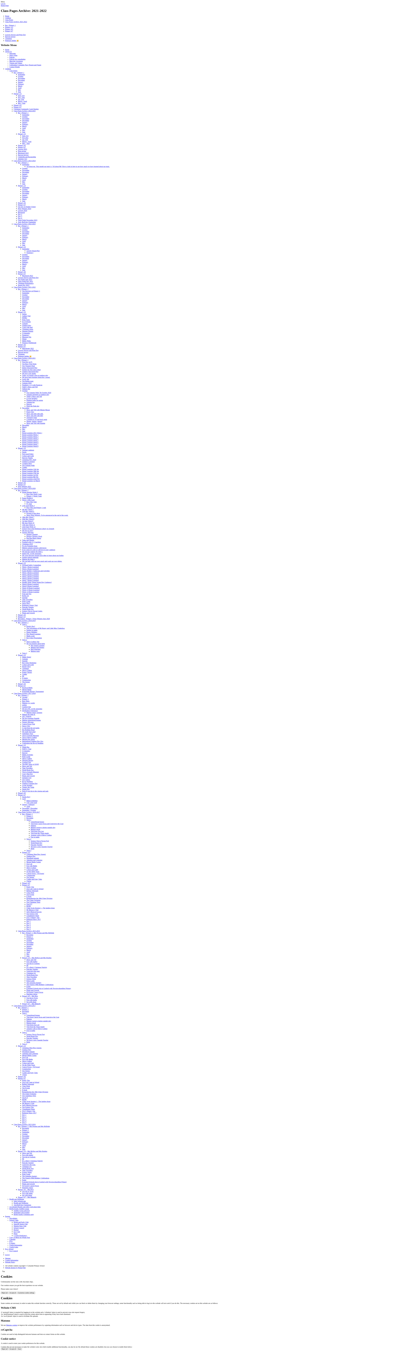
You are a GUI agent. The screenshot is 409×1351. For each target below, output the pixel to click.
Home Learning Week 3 (30, 437)
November (21, 78)
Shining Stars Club (20, 1226)
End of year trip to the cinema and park (35, 791)
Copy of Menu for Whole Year (19, 1237)
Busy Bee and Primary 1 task (36, 508)
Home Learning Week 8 (30, 446)
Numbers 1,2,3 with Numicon (32, 385)
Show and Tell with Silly (34, 416)
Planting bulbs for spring (34, 400)
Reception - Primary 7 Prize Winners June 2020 (34, 619)
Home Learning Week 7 (30, 444)
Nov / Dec (21, 97)
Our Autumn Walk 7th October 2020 (38, 393)
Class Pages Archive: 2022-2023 (25, 224)
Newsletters (13, 1218)
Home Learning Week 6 (30, 442)
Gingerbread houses (37, 822)
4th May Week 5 (27, 509)
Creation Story (27, 463)
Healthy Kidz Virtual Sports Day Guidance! (37, 582)
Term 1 (24, 624)
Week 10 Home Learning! (31, 588)
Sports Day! (26, 797)
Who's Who (13, 55)
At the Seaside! (27, 785)
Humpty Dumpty (32, 534)
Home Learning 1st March (31, 481)
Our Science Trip (32, 914)
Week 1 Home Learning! (30, 567)
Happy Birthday (31, 632)
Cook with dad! (27, 327)
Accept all (13, 1293)
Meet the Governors (16, 61)
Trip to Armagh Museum (30, 772)
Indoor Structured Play (29, 368)
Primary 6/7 (9, 31)
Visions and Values (15, 63)
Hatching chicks (31, 994)
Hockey (16, 1230)
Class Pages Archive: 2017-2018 (25, 693)
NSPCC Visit (26, 749)
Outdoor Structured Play (30, 371)
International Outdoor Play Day (32, 741)
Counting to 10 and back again (36, 419)
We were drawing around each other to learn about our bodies (43, 555)
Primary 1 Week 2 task (34, 496)
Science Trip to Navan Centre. (32, 611)
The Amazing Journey (33, 983)
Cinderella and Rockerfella (27, 157)
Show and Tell (27, 766)
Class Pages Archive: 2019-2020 (25, 488)
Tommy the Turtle (28, 787)
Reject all (4, 1293)
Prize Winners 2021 (24, 486)
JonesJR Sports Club (21, 1224)
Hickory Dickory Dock (34, 536)
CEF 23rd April (31, 803)
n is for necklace (31, 398)
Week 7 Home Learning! (30, 580)
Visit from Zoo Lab (37, 831)
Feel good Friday (28, 454)
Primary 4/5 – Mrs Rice (30, 996)
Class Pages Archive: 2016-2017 (29, 812)
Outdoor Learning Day (30, 783)
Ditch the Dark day (32, 406)
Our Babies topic (28, 381)
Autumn (25, 323)
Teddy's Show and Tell (30, 387)
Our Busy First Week (29, 364)
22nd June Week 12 (28, 527)
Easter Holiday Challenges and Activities (36, 571)
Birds (32, 849)
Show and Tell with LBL (34, 414)
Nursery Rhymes (28, 532)
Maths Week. (26, 341)
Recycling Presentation (34, 638)
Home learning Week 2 (30, 492)
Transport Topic (31, 417)
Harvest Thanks (27, 458)
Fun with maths (31, 1000)
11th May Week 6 (28, 511)
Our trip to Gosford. (33, 963)
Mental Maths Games (33, 862)
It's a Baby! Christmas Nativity (36, 967)
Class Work (30, 893)
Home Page (5, 5)
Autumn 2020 (27, 383)
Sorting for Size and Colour (31, 370)
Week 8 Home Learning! (30, 584)
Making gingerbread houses (31, 720)
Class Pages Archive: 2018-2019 (25, 621)
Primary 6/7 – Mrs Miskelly (31, 1004)
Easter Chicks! (27, 672)
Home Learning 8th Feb (30, 477)
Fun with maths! (31, 962)
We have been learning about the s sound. (36, 377)
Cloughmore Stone (32, 916)
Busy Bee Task (31, 502)
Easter (28, 986)
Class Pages (9, 20)
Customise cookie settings (26, 1293)
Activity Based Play (33, 251)
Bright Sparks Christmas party (24, 1214)
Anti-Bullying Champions (22, 1205)
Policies (12, 57)
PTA (11, 1241)
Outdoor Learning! (28, 462)
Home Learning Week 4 (30, 439)
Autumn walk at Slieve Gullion (41, 835)
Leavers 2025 (22, 149)
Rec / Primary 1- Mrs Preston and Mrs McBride (38, 933)
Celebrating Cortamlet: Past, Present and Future (25, 65)
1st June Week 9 (27, 521)
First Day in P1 (27, 362)
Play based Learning (37, 645)
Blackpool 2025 (23, 153)
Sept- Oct (25, 136)
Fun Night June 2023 (25, 279)
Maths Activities (27, 755)
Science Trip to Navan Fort (40, 841)
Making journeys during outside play (43, 827)
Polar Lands (26, 601)
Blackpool (21, 212)
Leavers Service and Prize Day (15, 35)
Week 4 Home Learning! (30, 575)
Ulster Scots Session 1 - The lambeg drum (40, 908)
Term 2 (24, 640)
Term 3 (24, 653)
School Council (19, 1228)
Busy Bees (25, 701)
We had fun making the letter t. (32, 552)
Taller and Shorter (28, 540)
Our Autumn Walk (28, 465)
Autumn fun (30, 402)
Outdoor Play (26, 325)
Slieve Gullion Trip (32, 642)
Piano (15, 1234)
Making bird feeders (37, 647)
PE (23, 676)
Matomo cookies (11, 1325)
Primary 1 (25, 699)
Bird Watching (35, 649)
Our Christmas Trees (33, 902)
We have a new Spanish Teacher (42, 847)
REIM (28, 906)
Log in (3, 4)
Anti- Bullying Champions (27, 222)
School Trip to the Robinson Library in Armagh (38, 529)
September (21, 74)
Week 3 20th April (28, 500)
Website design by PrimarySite (15, 1268)
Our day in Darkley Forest (27, 207)
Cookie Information (11, 1260)
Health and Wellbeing (16, 1199)
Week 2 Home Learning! (30, 569)
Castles (24, 467)
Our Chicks (26, 780)
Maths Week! (26, 657)
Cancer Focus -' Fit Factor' (35, 873)
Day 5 (28, 929)
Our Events (30, 894)
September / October (29, 810)
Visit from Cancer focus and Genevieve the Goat (47, 824)
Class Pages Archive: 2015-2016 (29, 931)
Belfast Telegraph (32, 891)
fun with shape (31, 1002)
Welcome (12, 53)
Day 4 (20, 218)
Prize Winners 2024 (24, 209)
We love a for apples (29, 373)
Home (7, 16)
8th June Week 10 (28, 523)
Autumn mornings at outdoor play (37, 394)
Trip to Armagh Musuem (30, 735)
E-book (28, 896)
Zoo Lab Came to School (34, 889)
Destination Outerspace (30, 711)
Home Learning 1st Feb (30, 475)
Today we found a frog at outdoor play (35, 375)
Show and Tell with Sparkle (35, 423)
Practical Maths (27, 688)
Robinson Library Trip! (30, 605)
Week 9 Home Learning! (30, 586)
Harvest (29, 404)
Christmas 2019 (27, 544)
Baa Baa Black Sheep (33, 538)
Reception (29, 818)
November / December (29, 808)
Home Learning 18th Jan (30, 471)
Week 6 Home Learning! (30, 578)
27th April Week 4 (28, 506)
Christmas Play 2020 (29, 460)
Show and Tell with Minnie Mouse (38, 410)
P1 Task (29, 504)
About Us (8, 51)
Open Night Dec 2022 (25, 281)
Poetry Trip (30, 887)
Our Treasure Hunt (28, 366)
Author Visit (26, 316)
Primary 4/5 (9, 29)
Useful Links (13, 1247)
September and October (22, 1212)
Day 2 (20, 214)
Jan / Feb (21, 99)
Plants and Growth (28, 613)
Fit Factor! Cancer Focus (34, 992)
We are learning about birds (35, 644)
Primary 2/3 (9, 27)
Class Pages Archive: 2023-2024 (25, 161)
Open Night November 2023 (27, 220)
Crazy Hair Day (27, 774)
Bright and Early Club (21, 1222)
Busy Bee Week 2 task (34, 494)
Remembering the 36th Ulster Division (39, 898)
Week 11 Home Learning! (31, 590)
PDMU (24, 318)
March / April (22, 101)
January (20, 82)
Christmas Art (31, 973)
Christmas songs (27, 329)
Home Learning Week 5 (30, 440)
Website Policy (10, 1262)
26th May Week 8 (28, 519)
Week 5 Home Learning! (30, 576)
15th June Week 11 (28, 525)
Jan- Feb (25, 140)
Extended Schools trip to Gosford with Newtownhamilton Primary (48, 988)
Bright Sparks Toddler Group (19, 1209)
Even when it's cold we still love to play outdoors (38, 550)
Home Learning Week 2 (30, 435)
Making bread (35, 829)
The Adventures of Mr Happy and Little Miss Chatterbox (45, 628)
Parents (7, 1216)
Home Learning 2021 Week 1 (32, 433)
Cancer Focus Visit (28, 724)
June (19, 92)
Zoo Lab (29, 864)
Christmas (8, 38)
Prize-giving (22, 151)
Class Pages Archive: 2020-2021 (25, 358)
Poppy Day (30, 412)
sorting (24, 705)
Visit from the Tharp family (40, 833)
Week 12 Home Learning (30, 592)
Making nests (35, 651)
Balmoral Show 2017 (33, 919)
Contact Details (14, 67)
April (19, 88)
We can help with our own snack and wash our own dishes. (42, 561)
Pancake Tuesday (28, 607)
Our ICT (29, 904)
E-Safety (25, 678)
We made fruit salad (28, 732)
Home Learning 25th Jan (30, 473)
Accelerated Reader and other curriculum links (25, 1207)
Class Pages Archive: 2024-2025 (25, 111)
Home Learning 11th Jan (30, 469)
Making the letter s (28, 559)
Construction (26, 680)
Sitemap (8, 1258)
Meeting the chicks (28, 739)
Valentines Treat (27, 734)
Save (19, 1349)
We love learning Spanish (30, 718)
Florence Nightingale (29, 343)
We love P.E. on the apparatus (32, 709)
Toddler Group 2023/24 (22, 1211)
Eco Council (13, 1251)
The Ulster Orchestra (33, 900)
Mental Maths (26, 690)
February (21, 84)
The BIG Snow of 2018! (30, 764)
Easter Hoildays (27, 498)
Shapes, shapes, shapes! (34, 421)
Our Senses (30, 877)
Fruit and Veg (26, 594)
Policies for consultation (17, 59)
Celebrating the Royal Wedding (32, 743)
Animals (25, 659)
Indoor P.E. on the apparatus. (32, 553)
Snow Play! (26, 603)
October (20, 76)
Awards (24, 697)
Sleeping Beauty (27, 760)
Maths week (30, 636)
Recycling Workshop (29, 663)
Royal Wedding (27, 781)
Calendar (12, 1239)
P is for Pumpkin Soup (29, 546)
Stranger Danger (27, 331)
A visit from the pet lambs (30, 728)
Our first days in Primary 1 (31, 291)
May (19, 90)
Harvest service (10, 37)
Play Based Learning (33, 634)
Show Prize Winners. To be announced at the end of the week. (47, 515)
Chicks (28, 881)
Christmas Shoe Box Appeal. (36, 854)
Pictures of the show (33, 513)
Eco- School (9, 1249)
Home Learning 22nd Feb (31, 479)
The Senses (26, 682)
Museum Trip (26, 337)
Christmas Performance (26, 283)
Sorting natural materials (30, 557)
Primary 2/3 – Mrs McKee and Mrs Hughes (36, 958)
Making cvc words (28, 703)
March (20, 86)
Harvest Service (23, 155)
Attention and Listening (34, 860)
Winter (24, 339)
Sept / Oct (21, 96)
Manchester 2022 (28, 348)
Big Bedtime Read (28, 730)
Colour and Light (28, 456)
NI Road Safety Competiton (31, 565)
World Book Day (28, 609)
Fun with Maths (31, 866)
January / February (28, 804)
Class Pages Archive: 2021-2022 (16, 22)
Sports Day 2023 (23, 285)
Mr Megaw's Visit (32, 910)
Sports (24, 452)
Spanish (24, 598)
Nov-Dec (25, 138)
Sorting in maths (31, 630)
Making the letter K (28, 714)
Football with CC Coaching (31, 542)
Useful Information (15, 1245)
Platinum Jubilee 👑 (12, 41)
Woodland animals (32, 858)
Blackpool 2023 (27, 276)
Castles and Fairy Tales (34, 879)
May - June (26, 143)
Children (8, 18)
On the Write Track (32, 871)
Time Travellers (27, 599)
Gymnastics (26, 333)
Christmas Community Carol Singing (26, 109)
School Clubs (13, 1220)
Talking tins (26, 389)
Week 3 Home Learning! (30, 573)
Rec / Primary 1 (10, 25)
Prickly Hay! (30, 626)
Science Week (31, 979)
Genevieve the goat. (33, 971)
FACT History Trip (32, 917)
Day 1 (28, 921)
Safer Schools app (20, 1201)
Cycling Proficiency (20, 1235)
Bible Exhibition (31, 801)
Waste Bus (25, 747)
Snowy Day (26, 726)
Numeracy (29, 253)
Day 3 (20, 216)
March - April (26, 142)
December (21, 80)
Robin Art (25, 596)
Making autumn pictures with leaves (34, 548)
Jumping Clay (22, 159)
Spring (24, 314)
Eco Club (17, 1232)
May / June (21, 103)
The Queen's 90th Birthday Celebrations (39, 985)
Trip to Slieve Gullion (29, 737)
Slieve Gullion (27, 670)
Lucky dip (25, 379)
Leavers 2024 (22, 210)
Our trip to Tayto (32, 998)
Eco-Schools (26, 322)
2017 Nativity (26, 716)
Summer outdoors (28, 450)
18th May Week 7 (28, 517)
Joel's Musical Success (34, 912)
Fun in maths (35, 837)
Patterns (33, 826)
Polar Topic (26, 320)
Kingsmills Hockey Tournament (33, 691)
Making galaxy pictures (34, 712)
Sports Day (26, 789)
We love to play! (27, 531)
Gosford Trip (26, 707)
